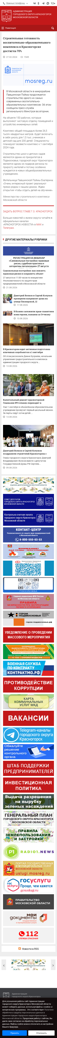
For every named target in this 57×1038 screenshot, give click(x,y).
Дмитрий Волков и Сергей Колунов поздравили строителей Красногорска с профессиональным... (25, 452)
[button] (4, 965)
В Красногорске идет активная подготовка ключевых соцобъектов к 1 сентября (26, 351)
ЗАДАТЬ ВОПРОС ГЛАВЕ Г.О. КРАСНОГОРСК (28, 211)
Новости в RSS (30, 948)
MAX (38, 224)
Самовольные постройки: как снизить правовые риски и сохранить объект (24, 272)
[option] (29, 964)
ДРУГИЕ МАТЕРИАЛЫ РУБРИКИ (26, 239)
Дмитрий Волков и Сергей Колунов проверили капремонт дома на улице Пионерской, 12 (33, 298)
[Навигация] (2, 28)
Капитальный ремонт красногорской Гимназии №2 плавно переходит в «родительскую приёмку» (23, 401)
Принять (14, 1033)
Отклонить (41, 1033)
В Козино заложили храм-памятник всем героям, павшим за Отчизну (34, 313)
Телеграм (8, 227)
